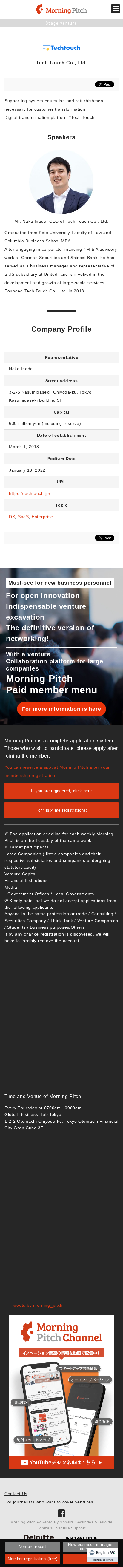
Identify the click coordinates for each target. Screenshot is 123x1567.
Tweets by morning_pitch (37, 1305)
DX (12, 516)
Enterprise (42, 516)
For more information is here (61, 709)
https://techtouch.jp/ (29, 493)
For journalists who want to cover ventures (48, 1502)
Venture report (32, 1546)
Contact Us (15, 1493)
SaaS (23, 516)
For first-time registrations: (61, 810)
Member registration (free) (33, 1559)
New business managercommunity (90, 1546)
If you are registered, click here (61, 791)
